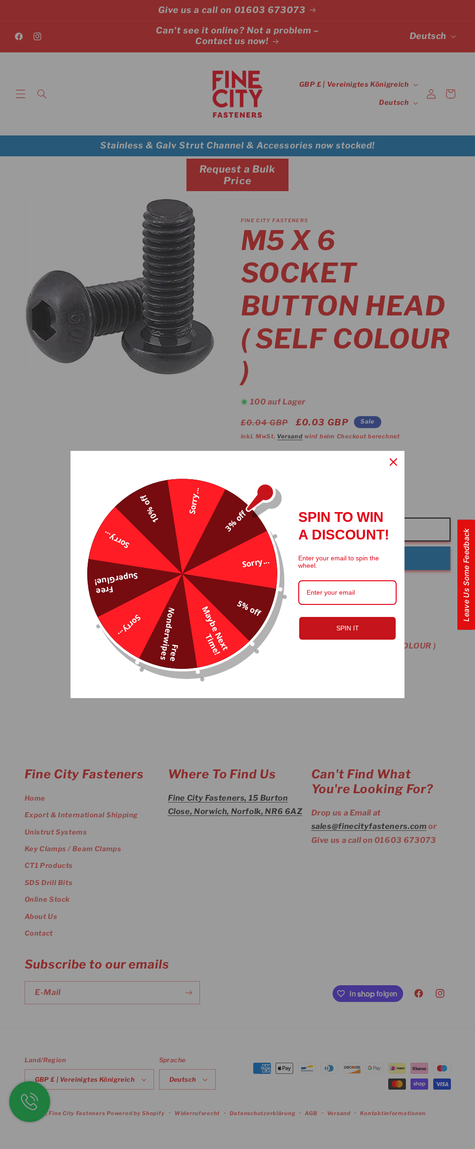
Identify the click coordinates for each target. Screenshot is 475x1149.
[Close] (393, 462)
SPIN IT (347, 628)
